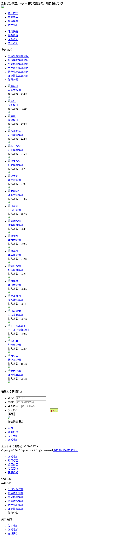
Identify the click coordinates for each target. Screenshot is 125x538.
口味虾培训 (14, 210)
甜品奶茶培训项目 (18, 64)
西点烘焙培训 (15, 501)
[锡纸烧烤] (14, 266)
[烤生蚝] (13, 176)
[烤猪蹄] (13, 236)
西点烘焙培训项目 (18, 68)
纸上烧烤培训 (15, 150)
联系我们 (13, 439)
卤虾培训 (13, 105)
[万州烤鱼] (14, 131)
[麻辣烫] (13, 86)
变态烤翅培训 (15, 300)
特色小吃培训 (15, 505)
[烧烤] (12, 116)
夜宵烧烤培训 (15, 493)
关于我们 (13, 436)
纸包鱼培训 (14, 345)
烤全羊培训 (14, 360)
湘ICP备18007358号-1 (65, 450)
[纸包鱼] (13, 341)
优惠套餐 (13, 79)
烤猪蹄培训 (14, 240)
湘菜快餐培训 (15, 509)
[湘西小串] (14, 371)
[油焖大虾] (14, 191)
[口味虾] (13, 206)
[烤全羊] (13, 356)
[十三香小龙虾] (17, 326)
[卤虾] (12, 101)
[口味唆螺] (14, 311)
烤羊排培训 (14, 255)
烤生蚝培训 (14, 180)
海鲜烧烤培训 (15, 225)
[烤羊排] (13, 251)
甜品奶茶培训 (15, 497)
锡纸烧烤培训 (15, 270)
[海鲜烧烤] (14, 221)
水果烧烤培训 (15, 165)
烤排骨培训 (14, 285)
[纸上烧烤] (14, 146)
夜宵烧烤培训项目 (18, 60)
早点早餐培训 (15, 489)
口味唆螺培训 (15, 315)
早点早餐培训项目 (18, 56)
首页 (10, 428)
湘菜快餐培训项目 (18, 75)
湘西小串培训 (15, 374)
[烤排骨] (13, 281)
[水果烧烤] (14, 161)
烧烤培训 (13, 120)
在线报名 (13, 533)
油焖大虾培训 (15, 195)
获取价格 (13, 432)
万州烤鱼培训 (15, 135)
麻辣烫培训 (14, 90)
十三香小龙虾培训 (18, 330)
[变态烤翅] (14, 296)
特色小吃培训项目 (18, 72)
